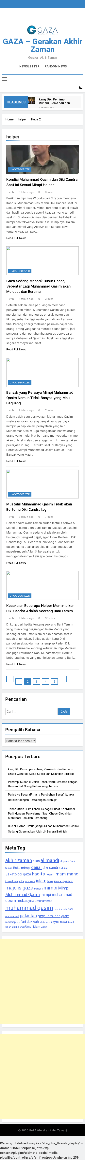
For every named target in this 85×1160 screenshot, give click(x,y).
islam (41, 880)
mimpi (50, 888)
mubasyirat (26, 900)
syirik (56, 922)
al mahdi (50, 860)
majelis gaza (19, 888)
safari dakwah (28, 922)
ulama (15, 926)
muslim (58, 909)
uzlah (44, 926)
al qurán (64, 861)
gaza (27, 874)
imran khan (11, 881)
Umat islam (32, 926)
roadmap (10, 922)
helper (50, 874)
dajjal (36, 867)
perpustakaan (49, 916)
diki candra (51, 867)
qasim (65, 916)
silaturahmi (46, 922)
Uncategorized (20, 169)
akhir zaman (18, 860)
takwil (63, 922)
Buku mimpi (21, 868)
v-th (11, 192)
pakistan (28, 915)
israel (50, 881)
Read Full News (16, 237)
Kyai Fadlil (67, 881)
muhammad (44, 901)
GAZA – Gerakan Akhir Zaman (42, 45)
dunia (64, 868)
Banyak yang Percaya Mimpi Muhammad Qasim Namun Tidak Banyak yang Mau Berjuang (39, 397)
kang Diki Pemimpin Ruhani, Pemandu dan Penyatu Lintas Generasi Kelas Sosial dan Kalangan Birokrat (56, 101)
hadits (38, 874)
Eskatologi (13, 874)
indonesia (30, 881)
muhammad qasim (29, 908)
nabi (65, 909)
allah (36, 861)
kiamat (58, 881)
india (21, 881)
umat (22, 927)
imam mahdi (67, 874)
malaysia (38, 889)
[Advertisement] (42, 981)
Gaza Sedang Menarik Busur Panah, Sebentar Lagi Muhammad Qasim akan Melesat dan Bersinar (38, 286)
